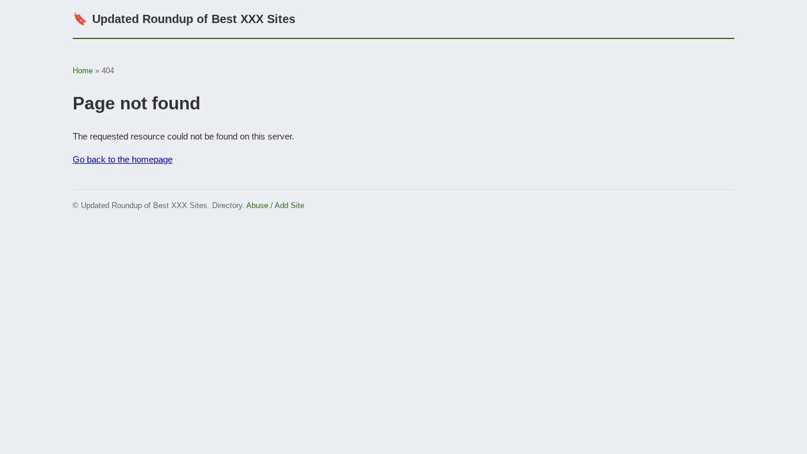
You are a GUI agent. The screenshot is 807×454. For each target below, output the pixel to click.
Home (83, 70)
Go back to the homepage (123, 159)
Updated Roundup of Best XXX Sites (184, 18)
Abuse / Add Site (275, 205)
